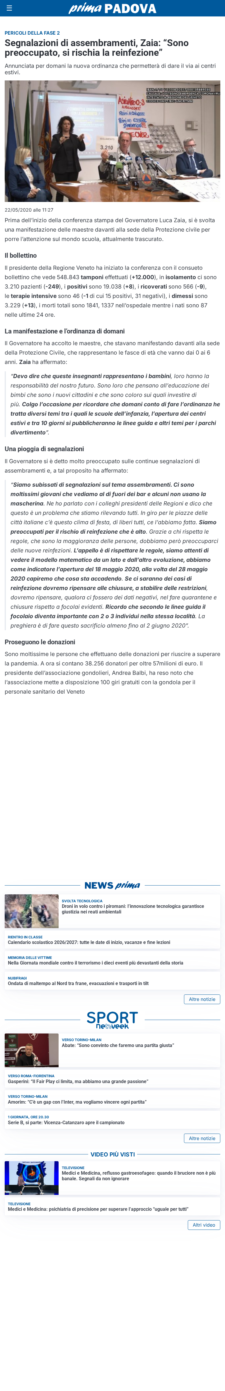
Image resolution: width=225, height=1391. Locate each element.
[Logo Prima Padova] (112, 8)
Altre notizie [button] (202, 999)
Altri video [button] (204, 1225)
